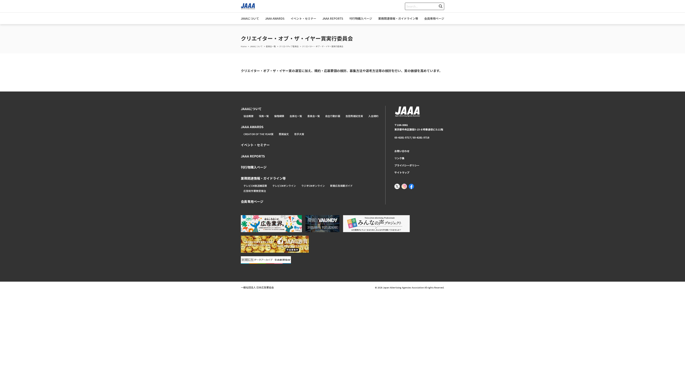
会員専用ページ (434, 18)
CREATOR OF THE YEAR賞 (258, 134)
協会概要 (248, 116)
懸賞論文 (284, 134)
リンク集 (399, 158)
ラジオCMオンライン (313, 185)
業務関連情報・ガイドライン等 (398, 18)
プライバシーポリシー (406, 165)
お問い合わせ (401, 151)
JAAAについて (250, 18)
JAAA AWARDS (275, 18)
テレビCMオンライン (284, 185)
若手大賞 (299, 134)
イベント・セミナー (303, 18)
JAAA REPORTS (332, 18)
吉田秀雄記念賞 (354, 116)
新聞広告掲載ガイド (341, 185)
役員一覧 (264, 116)
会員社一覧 (296, 116)
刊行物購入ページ (360, 18)
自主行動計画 (332, 116)
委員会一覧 (313, 116)
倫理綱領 (279, 116)
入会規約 (373, 116)
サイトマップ (401, 172)
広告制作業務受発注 (254, 191)
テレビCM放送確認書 (255, 185)
